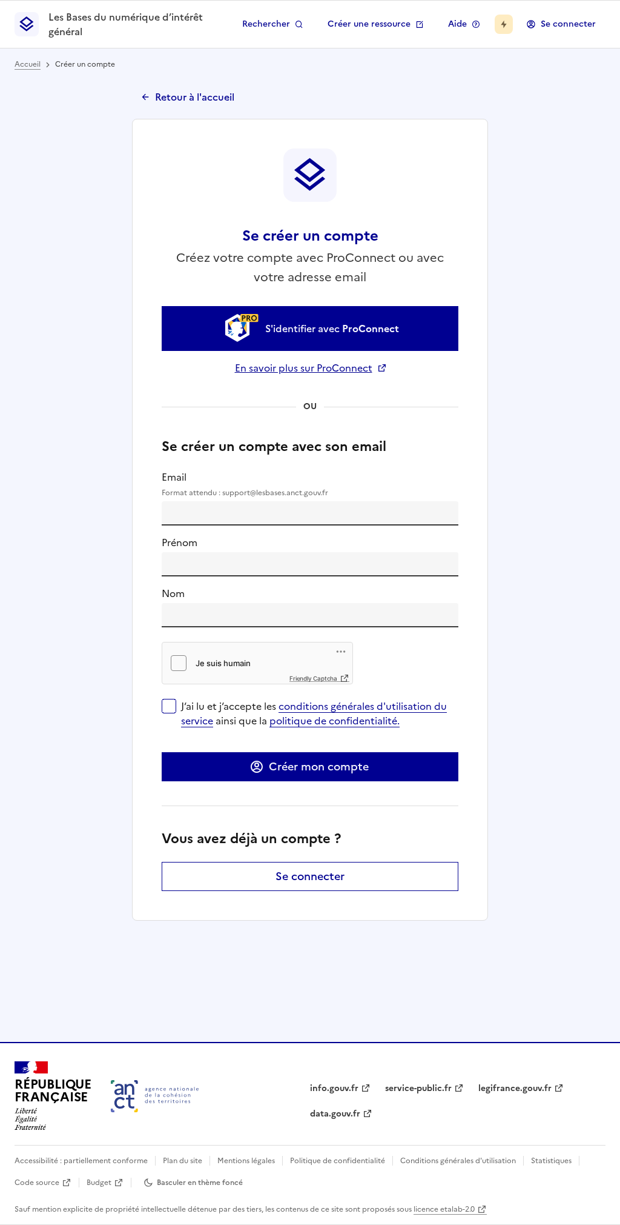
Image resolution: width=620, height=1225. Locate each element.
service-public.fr (418, 1088)
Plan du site (182, 1160)
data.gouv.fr (335, 1113)
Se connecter (568, 24)
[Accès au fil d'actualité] (504, 24)
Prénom (179, 542)
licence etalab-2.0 (444, 1209)
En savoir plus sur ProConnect (310, 368)
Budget (99, 1182)
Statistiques (551, 1160)
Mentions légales (246, 1160)
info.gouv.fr (334, 1088)
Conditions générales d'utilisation (458, 1160)
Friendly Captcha (313, 678)
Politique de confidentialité (337, 1160)
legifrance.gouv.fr (515, 1088)
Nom (173, 593)
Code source (37, 1182)
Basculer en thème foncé (200, 1182)
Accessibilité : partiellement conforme (81, 1160)
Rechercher (266, 24)
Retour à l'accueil (194, 97)
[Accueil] (155, 1096)
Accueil (28, 64)
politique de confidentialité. (334, 720)
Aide (457, 24)
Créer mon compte (319, 766)
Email (245, 484)
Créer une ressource (369, 24)
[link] (310, 328)
